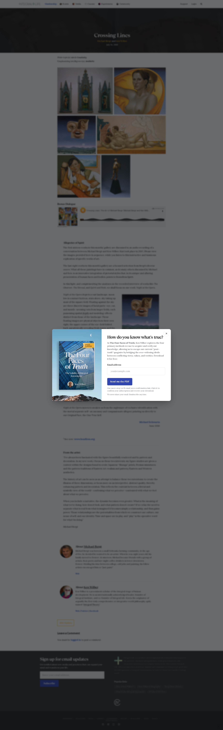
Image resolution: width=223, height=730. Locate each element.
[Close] (166, 333)
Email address (114, 365)
